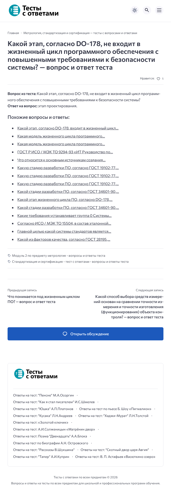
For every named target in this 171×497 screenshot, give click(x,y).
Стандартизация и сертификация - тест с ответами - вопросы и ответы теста (70, 261)
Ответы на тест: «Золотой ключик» (40, 422)
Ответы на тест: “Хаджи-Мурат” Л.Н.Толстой (113, 416)
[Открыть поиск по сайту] (147, 10)
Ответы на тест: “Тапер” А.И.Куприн (41, 457)
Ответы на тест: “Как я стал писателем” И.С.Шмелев (54, 402)
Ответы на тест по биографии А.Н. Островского (50, 443)
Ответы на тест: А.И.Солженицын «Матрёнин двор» (54, 429)
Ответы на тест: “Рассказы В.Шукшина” (44, 450)
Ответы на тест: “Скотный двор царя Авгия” (115, 450)
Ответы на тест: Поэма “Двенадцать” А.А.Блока (50, 436)
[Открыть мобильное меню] (159, 10)
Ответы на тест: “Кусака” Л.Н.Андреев (42, 416)
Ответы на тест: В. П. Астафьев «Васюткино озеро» (115, 457)
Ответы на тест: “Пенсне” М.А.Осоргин (43, 395)
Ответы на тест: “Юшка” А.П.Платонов (43, 409)
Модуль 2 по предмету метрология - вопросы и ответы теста (58, 255)
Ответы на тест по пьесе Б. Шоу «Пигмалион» (115, 409)
